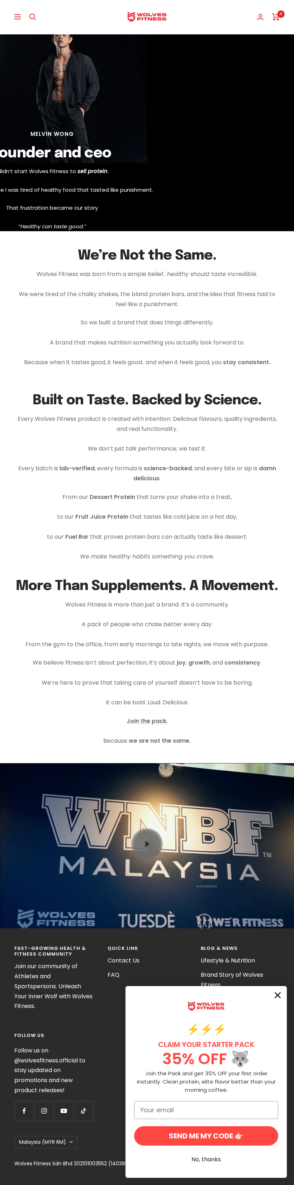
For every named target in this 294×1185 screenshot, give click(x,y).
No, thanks (206, 1159)
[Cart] (276, 16)
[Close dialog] (277, 995)
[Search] (32, 17)
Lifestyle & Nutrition (228, 960)
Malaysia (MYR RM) (42, 1142)
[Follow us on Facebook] (24, 1111)
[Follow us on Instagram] (44, 1111)
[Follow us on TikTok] (83, 1111)
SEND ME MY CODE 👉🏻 (206, 1136)
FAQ (113, 975)
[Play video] (147, 844)
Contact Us (123, 960)
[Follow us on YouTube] (64, 1111)
